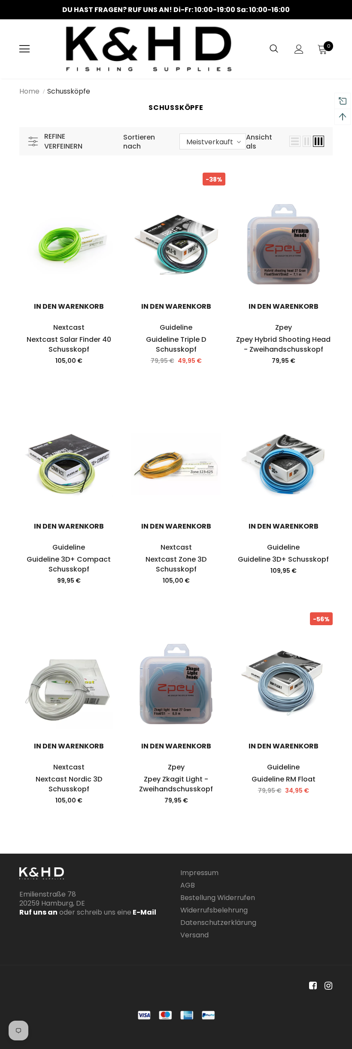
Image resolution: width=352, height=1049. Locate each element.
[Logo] (148, 49)
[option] (176, 10)
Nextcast (69, 327)
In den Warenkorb (69, 306)
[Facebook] (311, 986)
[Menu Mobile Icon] (24, 49)
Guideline (176, 327)
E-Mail (143, 912)
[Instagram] (327, 986)
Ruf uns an (38, 912)
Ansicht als (259, 142)
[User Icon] (298, 49)
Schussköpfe (68, 91)
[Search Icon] (274, 49)
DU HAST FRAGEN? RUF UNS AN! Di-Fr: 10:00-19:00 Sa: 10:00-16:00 (176, 10)
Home (29, 91)
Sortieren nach (139, 142)
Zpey (283, 327)
